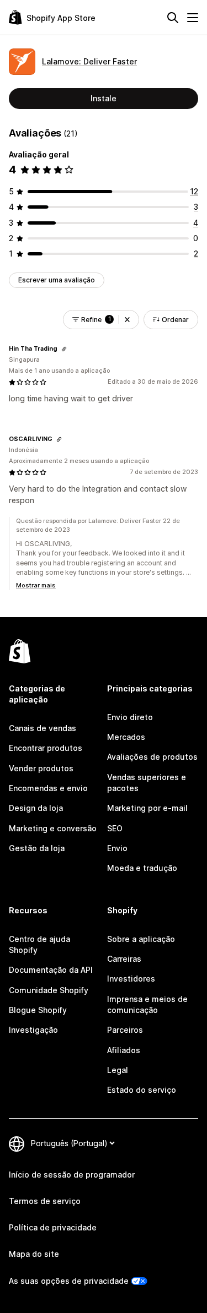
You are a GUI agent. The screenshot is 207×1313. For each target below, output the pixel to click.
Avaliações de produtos (152, 756)
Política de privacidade (53, 1227)
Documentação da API (51, 969)
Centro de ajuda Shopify (39, 944)
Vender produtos (41, 768)
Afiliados (123, 1050)
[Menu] (192, 17)
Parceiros (125, 1029)
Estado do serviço (141, 1089)
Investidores (131, 978)
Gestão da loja (37, 848)
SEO (115, 828)
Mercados (126, 737)
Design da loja (36, 808)
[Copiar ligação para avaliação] (64, 349)
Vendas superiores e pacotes (146, 782)
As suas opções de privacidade (69, 1280)
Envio (117, 848)
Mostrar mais (36, 585)
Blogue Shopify (38, 1010)
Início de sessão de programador (72, 1174)
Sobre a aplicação (141, 939)
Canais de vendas (42, 728)
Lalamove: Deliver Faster (89, 61)
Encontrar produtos (45, 748)
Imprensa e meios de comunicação (147, 1004)
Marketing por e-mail (147, 808)
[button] (127, 319)
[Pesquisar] (172, 17)
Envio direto (130, 717)
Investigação (33, 1029)
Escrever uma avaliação (56, 280)
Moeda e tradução (142, 868)
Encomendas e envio (48, 788)
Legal (117, 1070)
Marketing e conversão (53, 828)
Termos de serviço (45, 1201)
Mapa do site (34, 1253)
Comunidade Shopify (48, 990)
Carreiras (124, 958)
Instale (103, 98)
